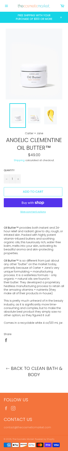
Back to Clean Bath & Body (36, 371)
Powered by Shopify (44, 439)
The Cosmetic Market (23, 439)
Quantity (9, 170)
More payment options (33, 211)
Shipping (19, 160)
